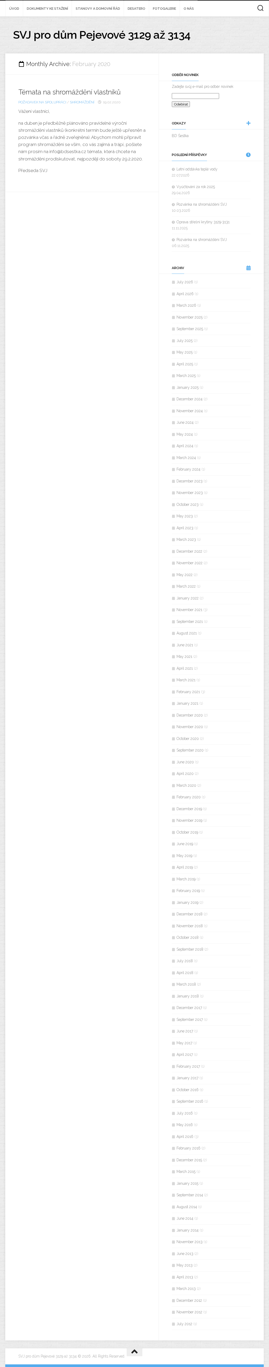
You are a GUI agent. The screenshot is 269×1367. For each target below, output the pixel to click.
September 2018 (190, 949)
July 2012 (184, 1324)
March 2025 (186, 376)
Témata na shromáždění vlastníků (69, 92)
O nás (189, 9)
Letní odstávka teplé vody (197, 169)
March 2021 (186, 680)
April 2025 (185, 364)
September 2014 (190, 1195)
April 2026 (185, 294)
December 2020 (190, 715)
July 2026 (185, 282)
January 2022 (188, 598)
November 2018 (190, 926)
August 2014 (187, 1207)
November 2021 (189, 610)
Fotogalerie (164, 9)
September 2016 (190, 1101)
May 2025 (185, 352)
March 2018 (186, 984)
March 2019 (186, 879)
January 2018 (188, 996)
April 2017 (185, 1054)
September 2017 (190, 1019)
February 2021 (188, 692)
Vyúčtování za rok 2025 (196, 187)
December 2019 (189, 809)
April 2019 (185, 867)
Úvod (14, 9)
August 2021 (187, 633)
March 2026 (186, 305)
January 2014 (188, 1230)
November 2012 (189, 1312)
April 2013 (185, 1277)
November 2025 (190, 317)
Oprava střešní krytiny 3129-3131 (203, 222)
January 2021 (187, 703)
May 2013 (185, 1265)
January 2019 (187, 902)
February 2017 (188, 1066)
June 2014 (185, 1218)
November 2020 (190, 727)
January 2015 (187, 1183)
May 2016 (185, 1125)
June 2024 (185, 422)
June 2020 (185, 762)
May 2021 (184, 656)
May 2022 (185, 575)
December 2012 (189, 1300)
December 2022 (189, 551)
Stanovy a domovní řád (98, 9)
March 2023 (186, 539)
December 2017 (189, 1008)
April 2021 (185, 668)
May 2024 (185, 434)
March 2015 (186, 1171)
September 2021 (190, 621)
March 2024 (186, 458)
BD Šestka (180, 136)
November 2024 (190, 411)
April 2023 (185, 528)
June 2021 (185, 645)
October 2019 (187, 832)
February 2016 (188, 1148)
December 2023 (190, 481)
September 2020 (190, 750)
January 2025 (188, 387)
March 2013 (186, 1289)
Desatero (136, 9)
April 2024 (185, 446)
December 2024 (190, 399)
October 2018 (188, 937)
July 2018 (185, 961)
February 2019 (188, 891)
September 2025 (190, 329)
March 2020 (186, 785)
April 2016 (185, 1136)
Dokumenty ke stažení (47, 9)
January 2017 (187, 1078)
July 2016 (185, 1113)
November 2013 (190, 1242)
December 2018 (190, 914)
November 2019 (189, 820)
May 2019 (184, 856)
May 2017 (184, 1043)
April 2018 (185, 973)
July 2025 (185, 341)
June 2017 (185, 1031)
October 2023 (188, 504)
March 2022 (186, 586)
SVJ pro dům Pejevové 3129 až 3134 (102, 34)
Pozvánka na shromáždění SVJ (202, 204)
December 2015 (189, 1160)
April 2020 (185, 773)
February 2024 (188, 469)
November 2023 (190, 493)
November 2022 (190, 563)
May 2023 (185, 516)
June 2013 (185, 1254)
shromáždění (82, 102)
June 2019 (185, 844)
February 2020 (189, 797)
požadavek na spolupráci (42, 102)
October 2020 (188, 739)
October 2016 (188, 1090)
